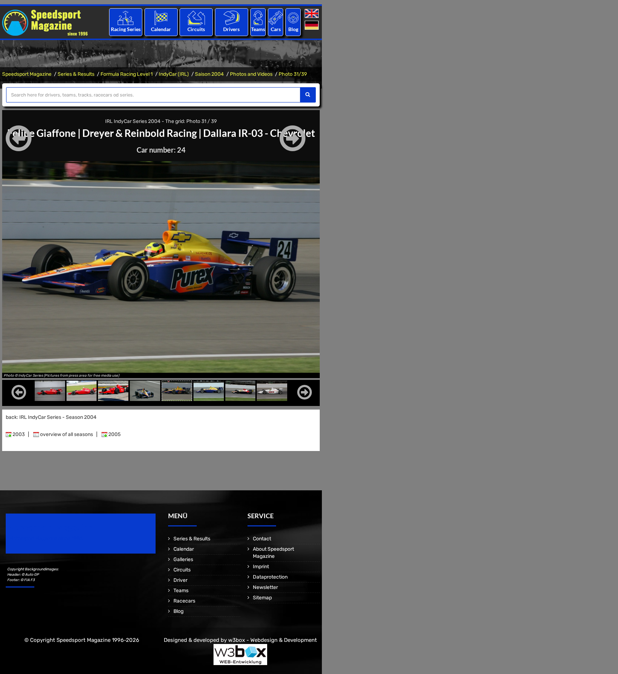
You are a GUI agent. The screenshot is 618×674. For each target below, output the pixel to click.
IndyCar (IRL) (174, 74)
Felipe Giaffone (41, 133)
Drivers (231, 29)
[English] (312, 14)
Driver (180, 580)
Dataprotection (270, 577)
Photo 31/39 (293, 74)
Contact (262, 539)
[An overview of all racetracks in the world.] (196, 18)
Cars (276, 29)
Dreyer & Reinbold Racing (139, 133)
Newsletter (265, 587)
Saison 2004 (209, 74)
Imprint (261, 567)
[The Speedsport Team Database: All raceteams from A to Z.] (258, 18)
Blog (293, 29)
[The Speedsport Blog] (293, 18)
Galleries (183, 559)
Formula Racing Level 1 (126, 74)
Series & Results (76, 74)
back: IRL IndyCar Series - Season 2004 (51, 417)
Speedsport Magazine (27, 74)
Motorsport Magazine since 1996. (46, 538)
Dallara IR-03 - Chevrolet (259, 133)
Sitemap (262, 598)
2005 (114, 434)
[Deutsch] (312, 26)
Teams (258, 29)
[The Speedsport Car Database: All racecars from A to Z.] (276, 18)
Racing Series (126, 29)
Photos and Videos (251, 74)
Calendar (161, 29)
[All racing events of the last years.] (160, 18)
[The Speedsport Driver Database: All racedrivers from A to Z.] (232, 18)
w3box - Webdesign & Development (272, 640)
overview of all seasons (66, 434)
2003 (18, 434)
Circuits (196, 29)
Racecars (184, 601)
